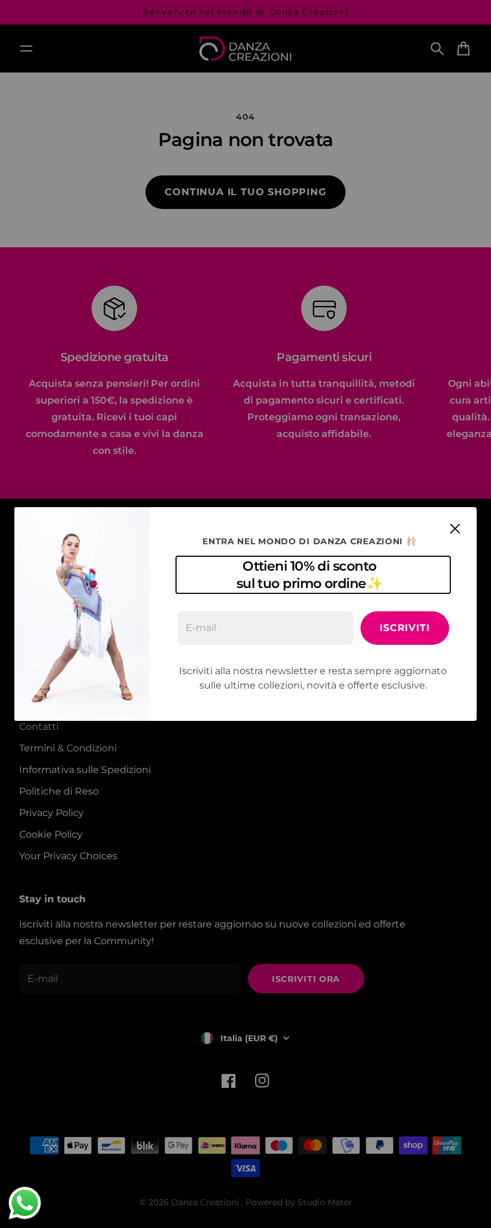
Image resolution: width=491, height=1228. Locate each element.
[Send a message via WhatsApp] (25, 1203)
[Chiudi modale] (455, 529)
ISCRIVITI (404, 627)
